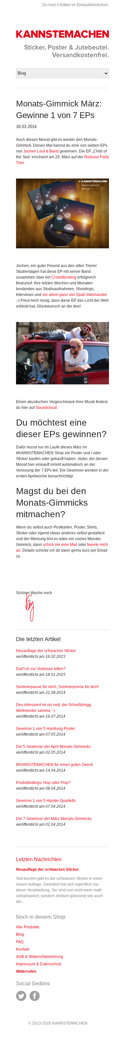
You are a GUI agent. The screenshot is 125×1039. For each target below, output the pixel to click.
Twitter (21, 996)
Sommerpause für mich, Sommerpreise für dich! (57, 687)
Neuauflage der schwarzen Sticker (46, 650)
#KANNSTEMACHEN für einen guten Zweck (54, 764)
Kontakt (22, 949)
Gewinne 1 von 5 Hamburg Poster (45, 728)
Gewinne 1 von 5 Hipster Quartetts (46, 800)
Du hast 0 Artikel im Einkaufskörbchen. (75, 5)
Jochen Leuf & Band (41, 151)
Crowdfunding (64, 277)
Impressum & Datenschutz (39, 964)
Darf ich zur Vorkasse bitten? (41, 669)
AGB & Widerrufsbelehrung (39, 956)
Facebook (34, 996)
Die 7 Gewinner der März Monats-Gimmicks (54, 818)
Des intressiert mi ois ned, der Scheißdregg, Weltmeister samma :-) (54, 708)
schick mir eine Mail (60, 544)
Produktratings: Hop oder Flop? (43, 782)
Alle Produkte (27, 927)
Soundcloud (46, 407)
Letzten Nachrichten (39, 859)
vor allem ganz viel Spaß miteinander (74, 294)
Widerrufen (26, 971)
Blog (20, 934)
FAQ (19, 942)
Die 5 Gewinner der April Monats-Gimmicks (53, 746)
